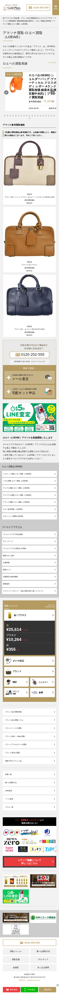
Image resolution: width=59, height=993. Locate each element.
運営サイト (7, 570)
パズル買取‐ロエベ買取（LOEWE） (16, 481)
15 (43, 115)
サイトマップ (8, 541)
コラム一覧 (9, 807)
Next (52, 92)
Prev (6, 92)
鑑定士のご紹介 (9, 556)
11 (32, 115)
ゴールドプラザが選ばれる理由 (14, 548)
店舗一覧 (8, 774)
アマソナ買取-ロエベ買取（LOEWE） (17, 502)
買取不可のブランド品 (13, 761)
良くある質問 (43, 967)
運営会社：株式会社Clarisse (29, 980)
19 (54, 115)
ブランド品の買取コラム (14, 720)
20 (29, 118)
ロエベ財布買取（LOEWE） (13, 509)
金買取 (16, 967)
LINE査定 (8, 791)
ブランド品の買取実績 (13, 712)
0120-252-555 (41, 7)
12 (35, 115)
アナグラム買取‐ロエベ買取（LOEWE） (18, 495)
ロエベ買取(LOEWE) (12, 466)
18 (51, 115)
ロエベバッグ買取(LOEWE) (13, 516)
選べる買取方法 (11, 783)
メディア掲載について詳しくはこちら (29, 862)
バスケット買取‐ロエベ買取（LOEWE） (18, 474)
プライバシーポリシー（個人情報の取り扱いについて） (23, 591)
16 (46, 115)
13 (37, 115)
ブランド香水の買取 (12, 753)
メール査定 (9, 799)
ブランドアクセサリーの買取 (15, 744)
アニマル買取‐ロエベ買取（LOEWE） (17, 488)
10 (29, 115)
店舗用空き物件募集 (10, 577)
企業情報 (6, 563)
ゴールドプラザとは (12, 527)
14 (40, 115)
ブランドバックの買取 (13, 728)
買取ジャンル (16, 951)
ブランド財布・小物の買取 (15, 736)
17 (48, 115)
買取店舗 (16, 959)
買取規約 (6, 584)
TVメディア (43, 959)
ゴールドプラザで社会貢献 (13, 534)
